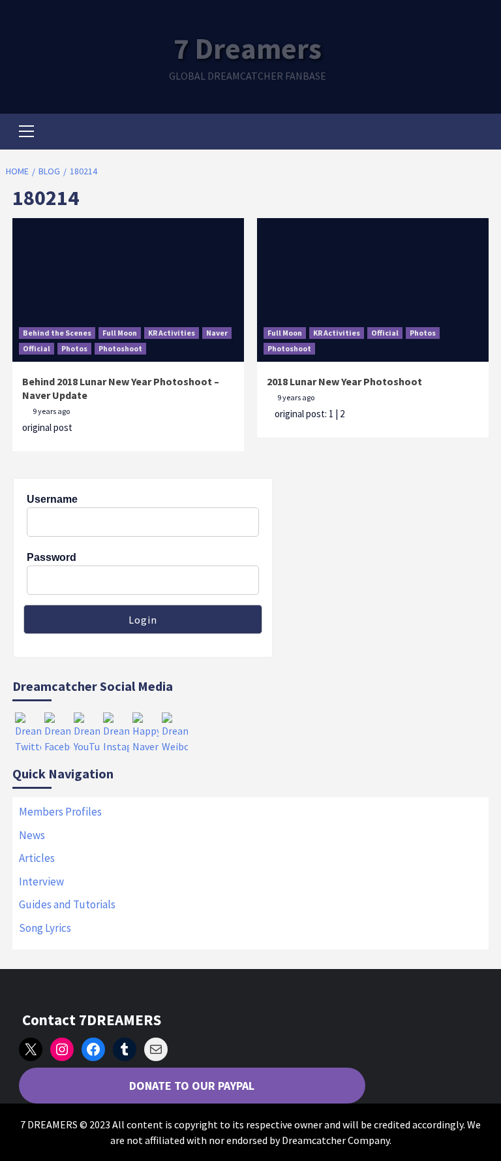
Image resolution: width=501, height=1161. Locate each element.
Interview (41, 881)
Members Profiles (60, 811)
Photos (74, 348)
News (32, 835)
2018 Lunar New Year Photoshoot (344, 381)
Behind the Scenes (57, 333)
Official (36, 348)
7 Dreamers (248, 48)
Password (51, 557)
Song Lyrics (45, 928)
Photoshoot (120, 348)
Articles (37, 858)
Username (52, 499)
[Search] (474, 133)
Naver (217, 333)
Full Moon (119, 333)
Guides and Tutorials (67, 904)
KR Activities (171, 333)
